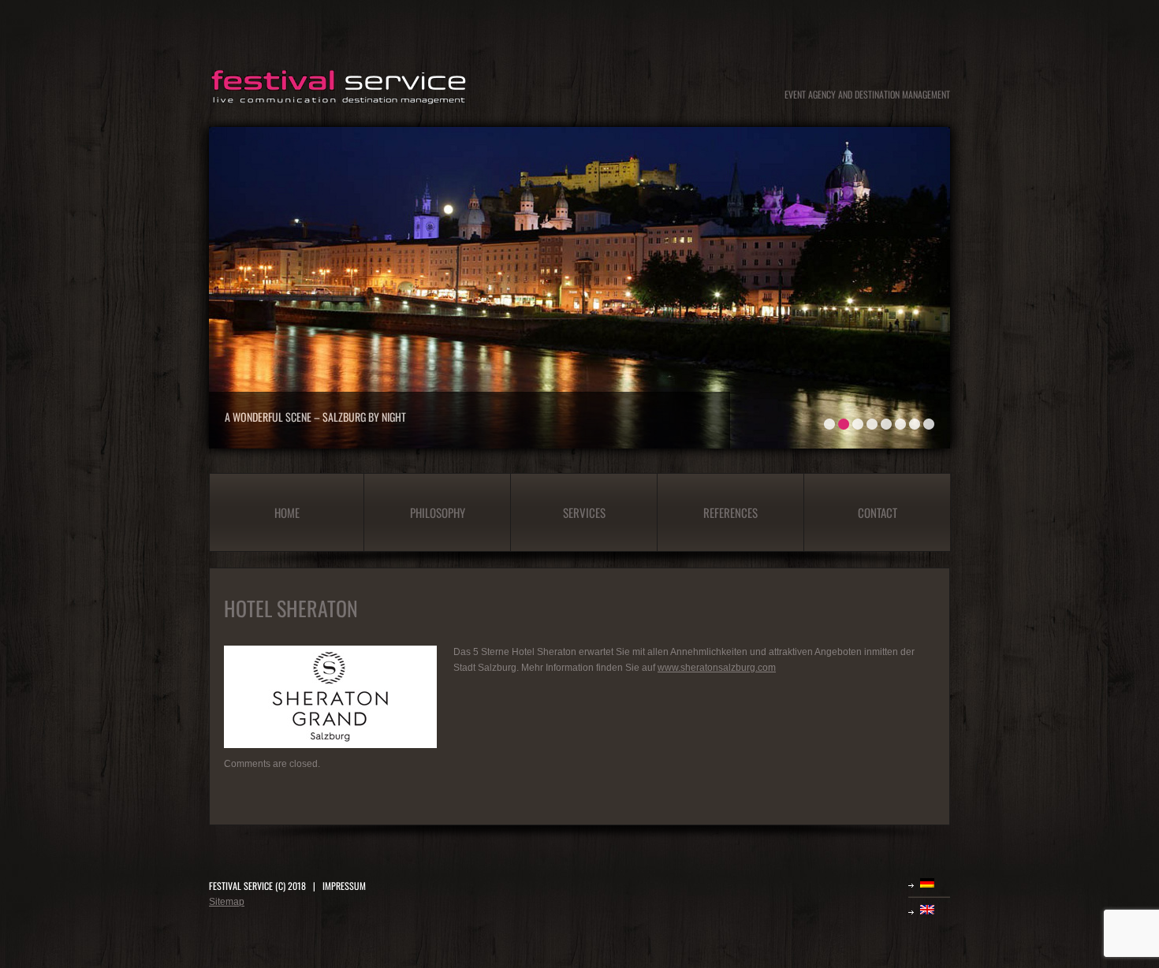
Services (584, 512)
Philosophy (437, 512)
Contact (877, 512)
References (730, 512)
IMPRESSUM (344, 885)
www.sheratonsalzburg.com (717, 667)
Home (287, 512)
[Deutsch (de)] (935, 883)
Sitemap (226, 901)
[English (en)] (935, 909)
